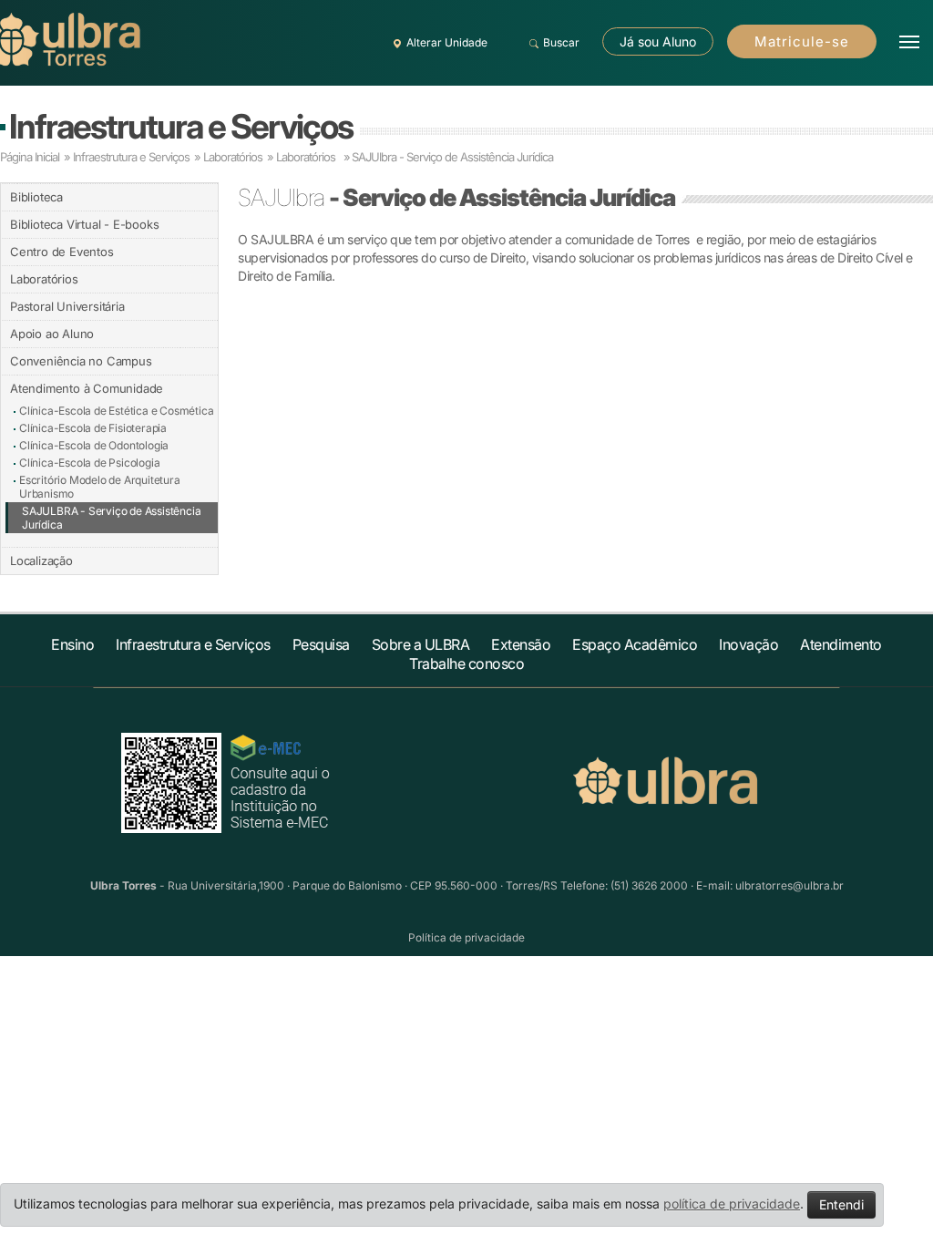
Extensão (520, 644)
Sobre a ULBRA (421, 644)
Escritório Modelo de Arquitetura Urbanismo (99, 486)
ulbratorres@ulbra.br (789, 885)
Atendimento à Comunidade (86, 388)
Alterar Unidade (446, 42)
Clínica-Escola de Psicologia (89, 462)
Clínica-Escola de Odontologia (94, 445)
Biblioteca (36, 197)
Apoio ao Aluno (52, 333)
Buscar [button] (561, 42)
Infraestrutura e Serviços (181, 126)
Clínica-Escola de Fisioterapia (93, 428)
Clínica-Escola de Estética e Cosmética (116, 410)
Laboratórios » (313, 156)
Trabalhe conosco (466, 663)
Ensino (72, 644)
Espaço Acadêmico (634, 644)
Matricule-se (801, 41)
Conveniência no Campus (81, 361)
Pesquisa (321, 644)
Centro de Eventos (62, 251)
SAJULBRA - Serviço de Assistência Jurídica (111, 517)
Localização (41, 560)
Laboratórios (234, 156)
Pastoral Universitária (67, 306)
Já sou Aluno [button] (658, 41)
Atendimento (841, 644)
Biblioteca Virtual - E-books (84, 224)
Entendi (841, 1204)
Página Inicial (29, 156)
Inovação (748, 644)
